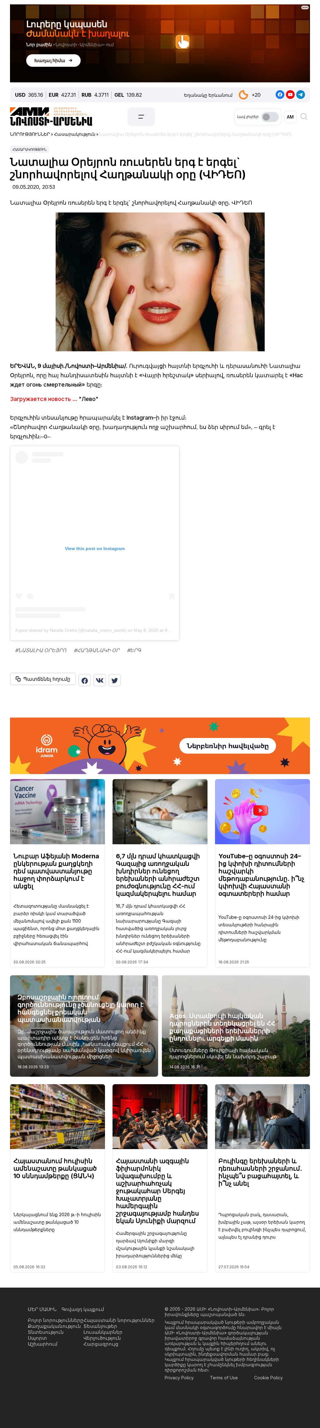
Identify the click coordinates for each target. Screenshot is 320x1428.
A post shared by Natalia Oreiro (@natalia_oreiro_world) (70, 630)
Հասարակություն (29, 149)
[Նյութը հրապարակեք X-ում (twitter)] (114, 680)
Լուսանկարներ (102, 1332)
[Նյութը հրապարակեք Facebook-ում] (85, 680)
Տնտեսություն (46, 1332)
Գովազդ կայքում (83, 1309)
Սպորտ (37, 1338)
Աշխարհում (43, 1344)
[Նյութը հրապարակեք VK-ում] (99, 680)
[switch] (270, 117)
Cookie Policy (268, 1377)
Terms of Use (224, 1377)
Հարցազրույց (100, 1344)
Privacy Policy (179, 1377)
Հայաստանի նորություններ (119, 1320)
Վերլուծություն (102, 1338)
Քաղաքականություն (54, 1326)
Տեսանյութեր (100, 1326)
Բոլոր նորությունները (55, 1320)
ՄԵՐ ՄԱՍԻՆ (42, 1309)
